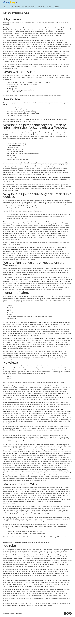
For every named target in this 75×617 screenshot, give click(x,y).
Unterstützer (15, 7)
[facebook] (64, 613)
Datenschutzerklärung (16, 613)
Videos (56, 7)
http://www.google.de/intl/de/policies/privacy (38, 605)
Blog (5, 7)
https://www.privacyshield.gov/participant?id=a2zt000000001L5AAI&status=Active (41, 595)
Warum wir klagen (28, 7)
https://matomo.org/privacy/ (36, 533)
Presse (49, 7)
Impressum (6, 613)
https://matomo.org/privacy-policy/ (32, 531)
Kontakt (41, 7)
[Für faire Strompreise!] (10, 3)
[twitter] (67, 613)
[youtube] (70, 613)
